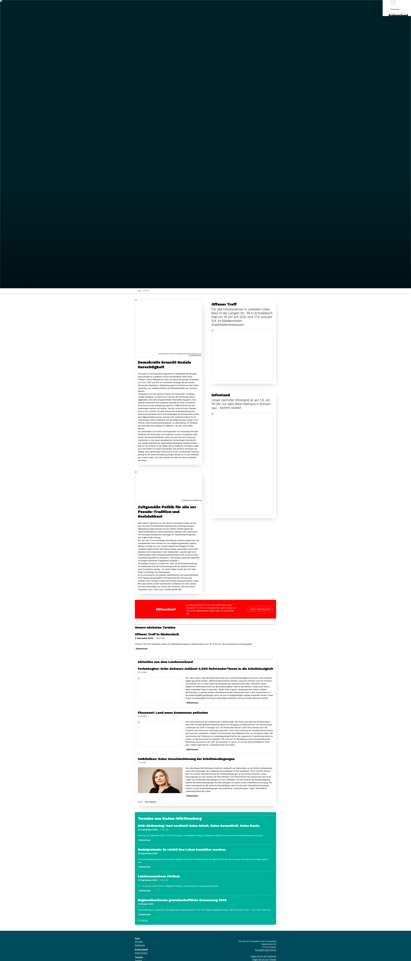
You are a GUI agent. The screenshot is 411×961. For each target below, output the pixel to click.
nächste (152, 802)
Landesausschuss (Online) (159, 876)
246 (146, 802)
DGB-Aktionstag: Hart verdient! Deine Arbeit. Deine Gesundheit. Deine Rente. (199, 826)
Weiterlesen (142, 649)
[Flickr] (157, 4)
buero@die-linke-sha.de (265, 950)
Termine (139, 957)
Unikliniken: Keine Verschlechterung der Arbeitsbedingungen (186, 759)
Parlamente (395, 9)
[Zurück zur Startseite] (135, 290)
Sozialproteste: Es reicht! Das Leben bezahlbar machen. (182, 849)
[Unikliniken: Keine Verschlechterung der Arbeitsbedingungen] (160, 780)
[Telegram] (150, 4)
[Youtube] (153, 4)
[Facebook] (136, 4)
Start (139, 290)
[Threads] (139, 4)
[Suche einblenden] (400, 4)
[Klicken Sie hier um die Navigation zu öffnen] (406, 4)
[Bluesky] (143, 4)
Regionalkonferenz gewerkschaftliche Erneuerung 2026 (182, 900)
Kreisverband (398, 15)
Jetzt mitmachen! (260, 609)
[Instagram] (146, 4)
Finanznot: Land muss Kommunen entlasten (173, 712)
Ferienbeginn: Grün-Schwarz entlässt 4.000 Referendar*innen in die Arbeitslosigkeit (205, 669)
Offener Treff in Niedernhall (157, 634)
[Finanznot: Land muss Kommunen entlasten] (160, 734)
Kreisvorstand (141, 953)
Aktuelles (139, 942)
